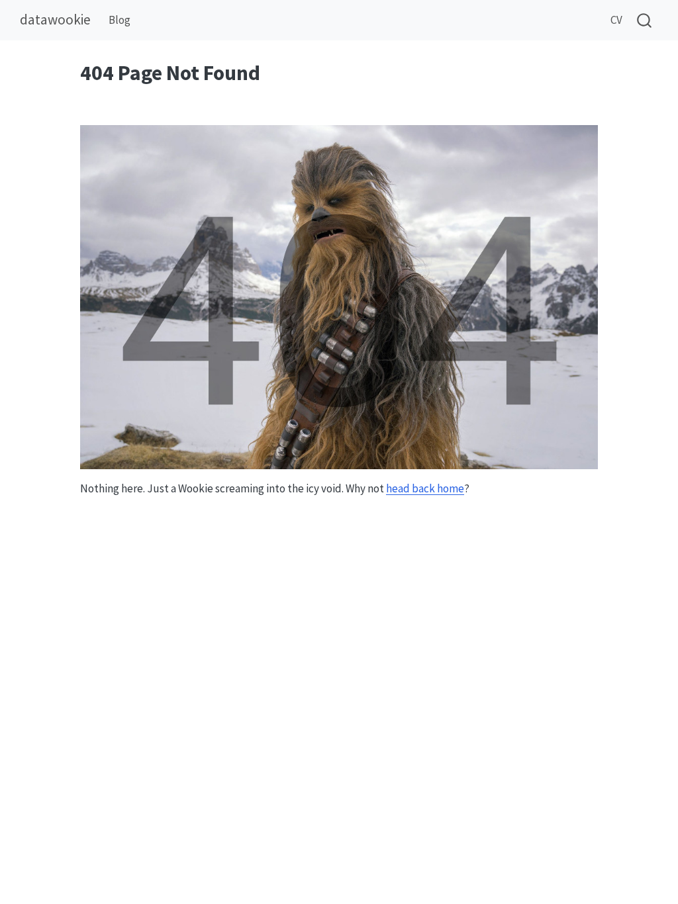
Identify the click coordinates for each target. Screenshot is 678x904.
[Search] (644, 20)
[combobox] (645, 20)
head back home (425, 488)
